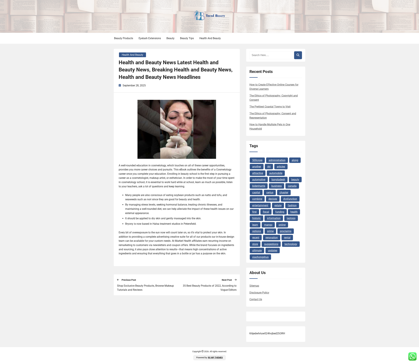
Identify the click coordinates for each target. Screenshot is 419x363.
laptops (291, 218)
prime (270, 231)
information (274, 218)
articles (281, 166)
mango (268, 224)
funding (279, 211)
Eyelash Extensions (150, 38)
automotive (258, 179)
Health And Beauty (210, 38)
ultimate (257, 250)
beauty (295, 179)
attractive (257, 173)
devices (272, 198)
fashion (292, 205)
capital (256, 192)
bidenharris (258, 185)
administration (277, 160)
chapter (284, 192)
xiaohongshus (260, 257)
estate (278, 205)
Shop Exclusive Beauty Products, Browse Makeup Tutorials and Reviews (145, 288)
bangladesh (278, 179)
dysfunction (290, 198)
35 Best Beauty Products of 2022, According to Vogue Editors (210, 288)
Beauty (170, 38)
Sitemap (254, 285)
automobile (275, 173)
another (256, 166)
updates (272, 250)
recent (255, 237)
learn (255, 224)
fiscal (266, 211)
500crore (257, 160)
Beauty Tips (187, 38)
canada (292, 185)
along (295, 160)
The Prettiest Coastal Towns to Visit (270, 106)
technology (290, 244)
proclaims (285, 231)
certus (269, 192)
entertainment (260, 205)
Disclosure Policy (259, 292)
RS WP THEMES (215, 357)
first (254, 211)
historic (256, 218)
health (294, 211)
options (256, 231)
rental (287, 237)
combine (257, 198)
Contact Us (255, 299)
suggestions (271, 244)
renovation (271, 237)
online (282, 224)
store (255, 244)
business (276, 185)
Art (269, 166)
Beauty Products (123, 38)
